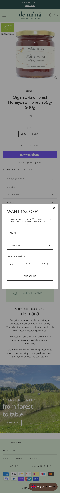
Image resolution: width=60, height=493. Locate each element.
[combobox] (30, 246)
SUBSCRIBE (30, 276)
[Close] (54, 208)
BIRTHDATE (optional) (16, 256)
